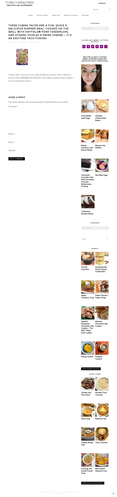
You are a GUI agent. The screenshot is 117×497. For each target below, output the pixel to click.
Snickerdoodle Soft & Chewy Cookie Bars (101, 269)
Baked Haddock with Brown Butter (87, 147)
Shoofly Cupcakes (85, 268)
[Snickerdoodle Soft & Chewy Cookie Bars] (102, 265)
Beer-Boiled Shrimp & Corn (101, 470)
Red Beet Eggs (101, 175)
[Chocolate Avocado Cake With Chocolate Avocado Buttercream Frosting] (88, 165)
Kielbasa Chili (100, 419)
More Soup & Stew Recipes (93, 483)
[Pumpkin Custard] (102, 354)
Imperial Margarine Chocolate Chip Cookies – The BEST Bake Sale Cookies (87, 327)
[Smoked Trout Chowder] (102, 390)
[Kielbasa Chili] (102, 416)
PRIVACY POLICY (58, 493)
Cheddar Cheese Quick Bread (100, 118)
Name (11, 134)
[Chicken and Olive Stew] (88, 390)
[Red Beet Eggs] (102, 165)
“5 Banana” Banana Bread (87, 212)
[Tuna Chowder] (102, 440)
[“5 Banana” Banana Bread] (88, 201)
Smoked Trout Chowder (101, 393)
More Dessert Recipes (91, 368)
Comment (13, 106)
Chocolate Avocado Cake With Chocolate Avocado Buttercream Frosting (87, 180)
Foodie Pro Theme (73, 492)
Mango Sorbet (87, 356)
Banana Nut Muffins (100, 146)
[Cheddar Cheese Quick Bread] (102, 106)
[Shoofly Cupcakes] (88, 265)
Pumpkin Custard (98, 357)
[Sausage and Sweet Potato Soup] (88, 466)
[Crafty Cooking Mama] (19, 7)
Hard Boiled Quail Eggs (86, 117)
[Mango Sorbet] (88, 354)
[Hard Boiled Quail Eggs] (88, 106)
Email (11, 142)
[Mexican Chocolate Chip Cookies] (102, 319)
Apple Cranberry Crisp (87, 296)
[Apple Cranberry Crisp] (88, 293)
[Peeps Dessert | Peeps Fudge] (102, 293)
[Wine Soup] (88, 416)
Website (11, 150)
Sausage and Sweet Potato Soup (87, 471)
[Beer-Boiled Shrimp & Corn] (102, 466)
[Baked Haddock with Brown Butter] (88, 135)
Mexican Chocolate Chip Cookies (101, 323)
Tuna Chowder (101, 442)
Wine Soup (85, 419)
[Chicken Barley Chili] (88, 440)
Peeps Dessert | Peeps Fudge (101, 296)
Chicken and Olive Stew (86, 393)
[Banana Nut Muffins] (102, 135)
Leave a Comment (33, 42)
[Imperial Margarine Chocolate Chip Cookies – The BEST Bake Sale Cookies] (88, 319)
